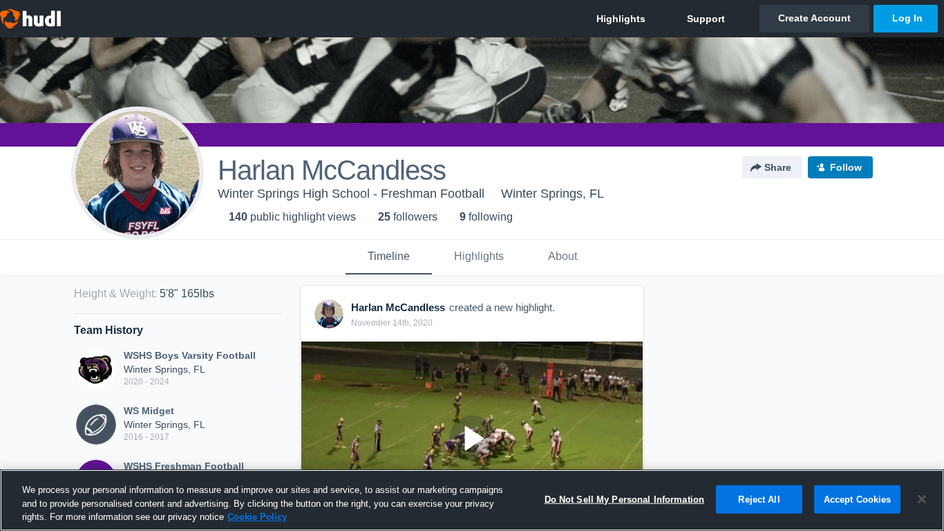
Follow (846, 167)
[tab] (389, 257)
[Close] (922, 499)
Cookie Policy (257, 517)
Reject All (759, 499)
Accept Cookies (857, 499)
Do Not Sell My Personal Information (625, 499)
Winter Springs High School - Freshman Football (351, 194)
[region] (472, 500)
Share (777, 167)
